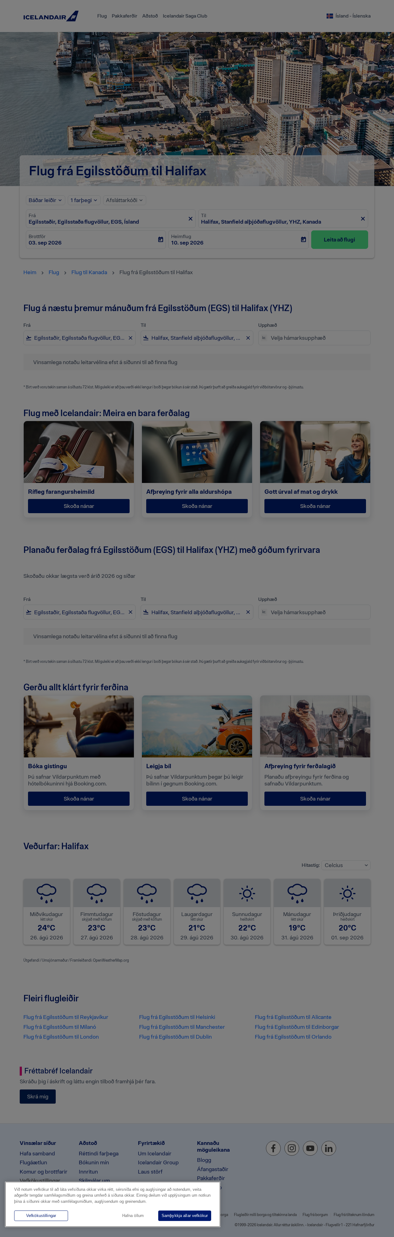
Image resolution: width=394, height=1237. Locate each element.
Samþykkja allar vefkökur (185, 1215)
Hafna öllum (133, 1215)
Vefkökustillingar (41, 1215)
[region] (112, 1204)
